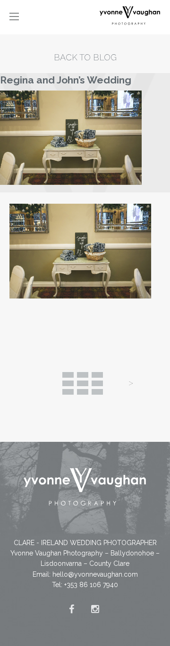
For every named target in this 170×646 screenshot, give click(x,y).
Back (82, 383)
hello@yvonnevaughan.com (95, 574)
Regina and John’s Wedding (65, 80)
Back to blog (85, 57)
